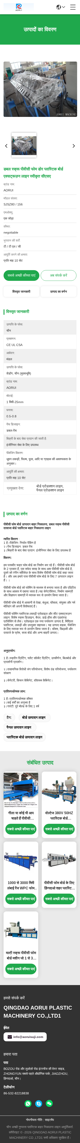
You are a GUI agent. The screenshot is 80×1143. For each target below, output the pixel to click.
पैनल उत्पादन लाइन (19, 727)
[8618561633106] (28, 1103)
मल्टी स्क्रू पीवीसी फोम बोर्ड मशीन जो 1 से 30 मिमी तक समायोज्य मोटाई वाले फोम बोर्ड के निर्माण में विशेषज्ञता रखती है (21, 956)
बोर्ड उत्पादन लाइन (33, 717)
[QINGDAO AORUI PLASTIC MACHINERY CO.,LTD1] (19, 7)
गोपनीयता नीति (34, 1120)
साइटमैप (49, 1120)
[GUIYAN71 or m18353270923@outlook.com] (39, 1103)
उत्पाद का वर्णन (58, 291)
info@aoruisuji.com (28, 1037)
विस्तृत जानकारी (21, 291)
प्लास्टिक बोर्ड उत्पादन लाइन (24, 737)
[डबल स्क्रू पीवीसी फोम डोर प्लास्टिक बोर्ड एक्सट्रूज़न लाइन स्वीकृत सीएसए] (40, 89)
